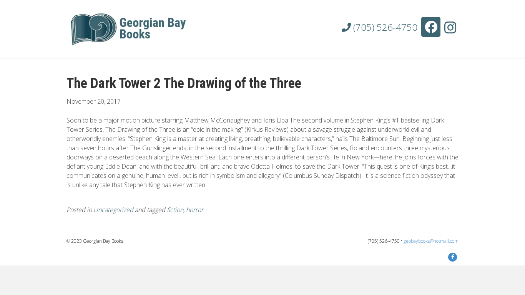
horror (194, 210)
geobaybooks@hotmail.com (431, 241)
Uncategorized (113, 210)
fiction (175, 210)
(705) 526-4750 (384, 27)
